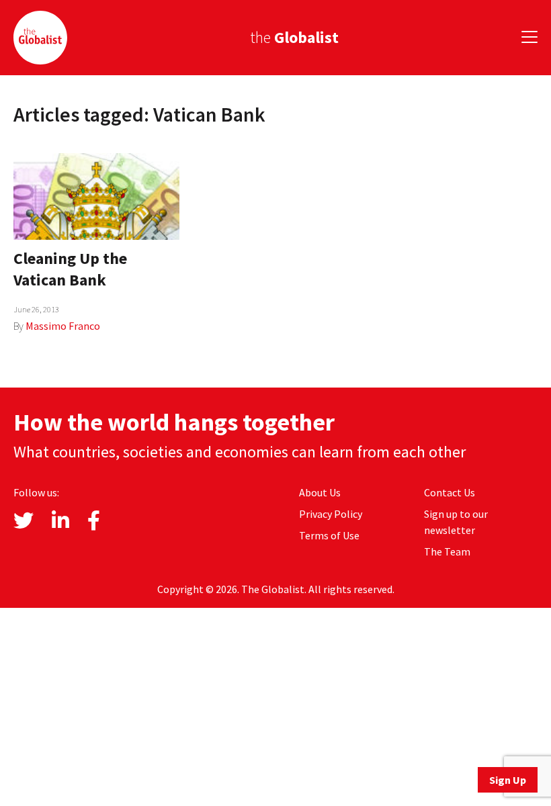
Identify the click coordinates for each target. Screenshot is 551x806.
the (294, 37)
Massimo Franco (63, 325)
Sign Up (507, 780)
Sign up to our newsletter (456, 522)
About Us (320, 492)
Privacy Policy (330, 514)
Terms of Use (329, 535)
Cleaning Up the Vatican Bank (70, 269)
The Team (447, 551)
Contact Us (449, 492)
